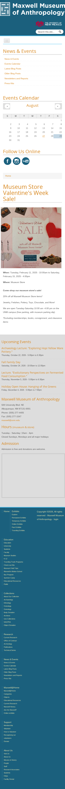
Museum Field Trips (11, 568)
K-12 (5, 559)
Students (7, 549)
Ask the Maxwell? (10, 710)
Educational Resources (12, 581)
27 (43, 136)
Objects (7, 697)
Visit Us (6, 754)
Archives (7, 616)
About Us (7, 757)
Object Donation (10, 625)
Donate (6, 741)
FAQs (6, 776)
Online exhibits (9, 713)
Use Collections (9, 619)
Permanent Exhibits (19, 518)
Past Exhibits (16, 527)
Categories (8, 694)
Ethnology (7, 603)
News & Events (12, 59)
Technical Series (10, 650)
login (56, 519)
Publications (8, 647)
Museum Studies (10, 555)
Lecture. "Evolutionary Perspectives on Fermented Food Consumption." (32, 374)
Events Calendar (12, 64)
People (6, 763)
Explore (14, 514)
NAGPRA (7, 622)
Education (7, 543)
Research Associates (12, 769)
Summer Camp (9, 578)
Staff (5, 766)
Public (6, 584)
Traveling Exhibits (18, 530)
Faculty (6, 552)
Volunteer (7, 728)
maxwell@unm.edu (11, 420)
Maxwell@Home (10, 691)
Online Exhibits (17, 524)
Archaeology (8, 600)
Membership (8, 725)
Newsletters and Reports (16, 78)
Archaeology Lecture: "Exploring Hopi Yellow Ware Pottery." (32, 349)
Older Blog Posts (13, 73)
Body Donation (9, 612)
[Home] (32, 9)
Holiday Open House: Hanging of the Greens (29, 386)
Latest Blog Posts (13, 68)
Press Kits (9, 83)
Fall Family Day (11, 362)
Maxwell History (9, 707)
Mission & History (10, 760)
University (7, 546)
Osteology (7, 606)
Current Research (10, 637)
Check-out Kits (9, 565)
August (32, 105)
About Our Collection (11, 596)
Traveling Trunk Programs (13, 562)
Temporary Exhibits (19, 521)
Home (8, 176)
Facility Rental (9, 779)
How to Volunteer (10, 732)
